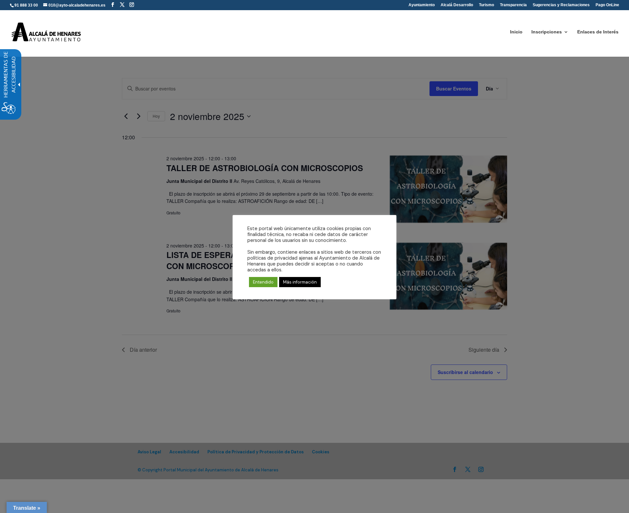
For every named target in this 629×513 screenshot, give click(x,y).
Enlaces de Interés (598, 32)
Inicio (516, 32)
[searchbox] (326, 0)
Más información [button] (300, 282)
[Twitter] (122, 4)
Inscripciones (546, 32)
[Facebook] (112, 4)
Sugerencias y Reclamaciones (561, 5)
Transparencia (513, 5)
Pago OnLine (607, 5)
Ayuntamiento (422, 5)
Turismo (486, 5)
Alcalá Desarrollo (457, 5)
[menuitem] (112, 4)
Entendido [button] (263, 282)
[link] (46, 31)
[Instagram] (131, 4)
